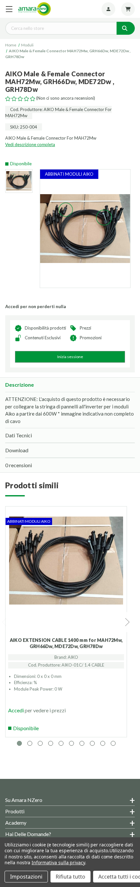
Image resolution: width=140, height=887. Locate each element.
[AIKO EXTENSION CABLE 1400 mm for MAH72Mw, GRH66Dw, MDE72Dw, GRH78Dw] (66, 576)
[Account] (108, 9)
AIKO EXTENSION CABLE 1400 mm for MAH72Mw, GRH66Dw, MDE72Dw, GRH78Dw (66, 643)
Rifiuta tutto (70, 876)
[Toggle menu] (9, 9)
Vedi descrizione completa (30, 144)
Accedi (16, 710)
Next (128, 622)
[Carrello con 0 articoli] (128, 9)
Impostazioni (26, 876)
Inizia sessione (70, 356)
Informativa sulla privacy (58, 862)
